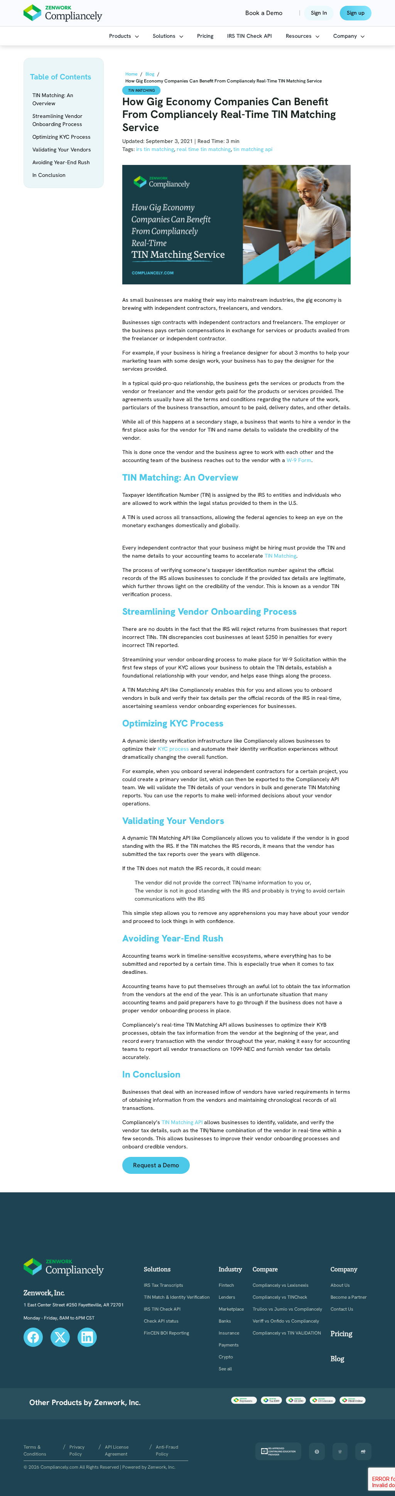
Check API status (161, 1321)
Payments (229, 1345)
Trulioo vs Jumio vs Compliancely (287, 1309)
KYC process (173, 748)
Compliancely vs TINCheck (280, 1297)
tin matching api (252, 149)
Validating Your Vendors (61, 149)
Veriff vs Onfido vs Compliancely (286, 1321)
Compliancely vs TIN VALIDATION (287, 1333)
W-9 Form (299, 460)
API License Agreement (116, 1450)
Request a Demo (156, 1165)
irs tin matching (155, 149)
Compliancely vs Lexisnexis (281, 1285)
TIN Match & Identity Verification (177, 1297)
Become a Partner (349, 1297)
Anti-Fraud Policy (167, 1450)
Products (121, 35)
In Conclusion (49, 174)
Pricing (205, 35)
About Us (340, 1285)
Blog (337, 1359)
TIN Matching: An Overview (52, 99)
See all (225, 1369)
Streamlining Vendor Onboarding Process (57, 120)
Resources (299, 35)
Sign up (356, 12)
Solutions (165, 35)
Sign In (319, 12)
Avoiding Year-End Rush (61, 162)
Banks (225, 1321)
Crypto (226, 1357)
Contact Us (342, 1309)
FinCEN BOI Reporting (166, 1333)
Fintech (226, 1285)
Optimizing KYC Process (61, 136)
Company (345, 35)
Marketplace (231, 1309)
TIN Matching (141, 90)
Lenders (227, 1297)
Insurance (229, 1333)
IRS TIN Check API (249, 35)
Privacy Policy (76, 1450)
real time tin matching (204, 149)
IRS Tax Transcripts (163, 1285)
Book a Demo (263, 13)
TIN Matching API (182, 1122)
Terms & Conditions (35, 1450)
